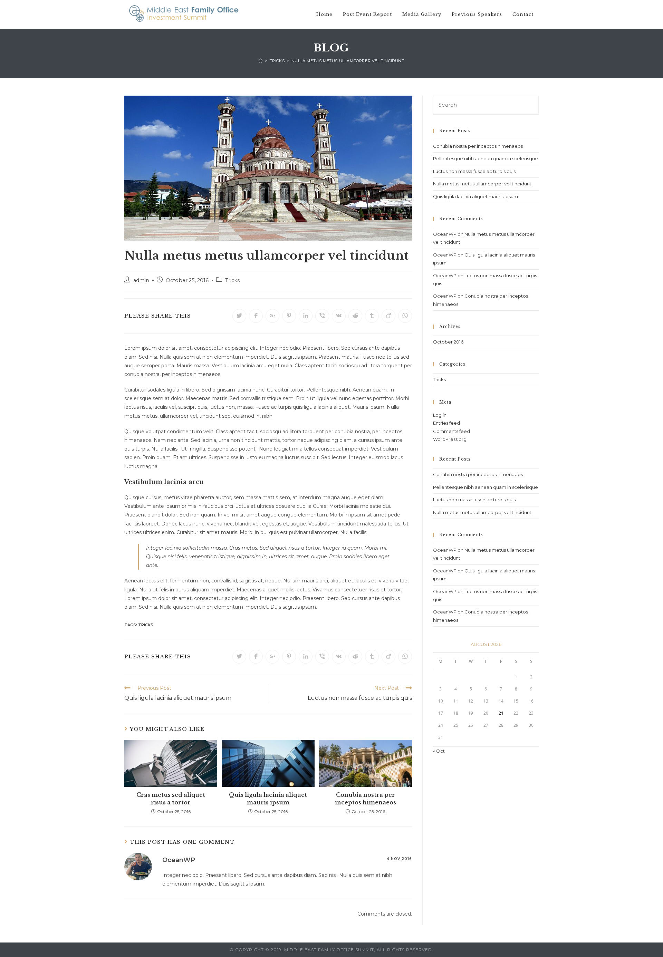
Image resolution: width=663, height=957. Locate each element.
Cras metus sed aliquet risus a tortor (170, 798)
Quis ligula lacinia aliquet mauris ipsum (268, 798)
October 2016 (448, 342)
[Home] (261, 60)
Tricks (232, 280)
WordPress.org (450, 439)
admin (141, 280)
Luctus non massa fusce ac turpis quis (474, 171)
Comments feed (451, 431)
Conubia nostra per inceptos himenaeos (365, 798)
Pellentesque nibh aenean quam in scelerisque (485, 158)
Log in (439, 415)
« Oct (439, 751)
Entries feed (446, 423)
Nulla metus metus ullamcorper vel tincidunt (482, 183)
